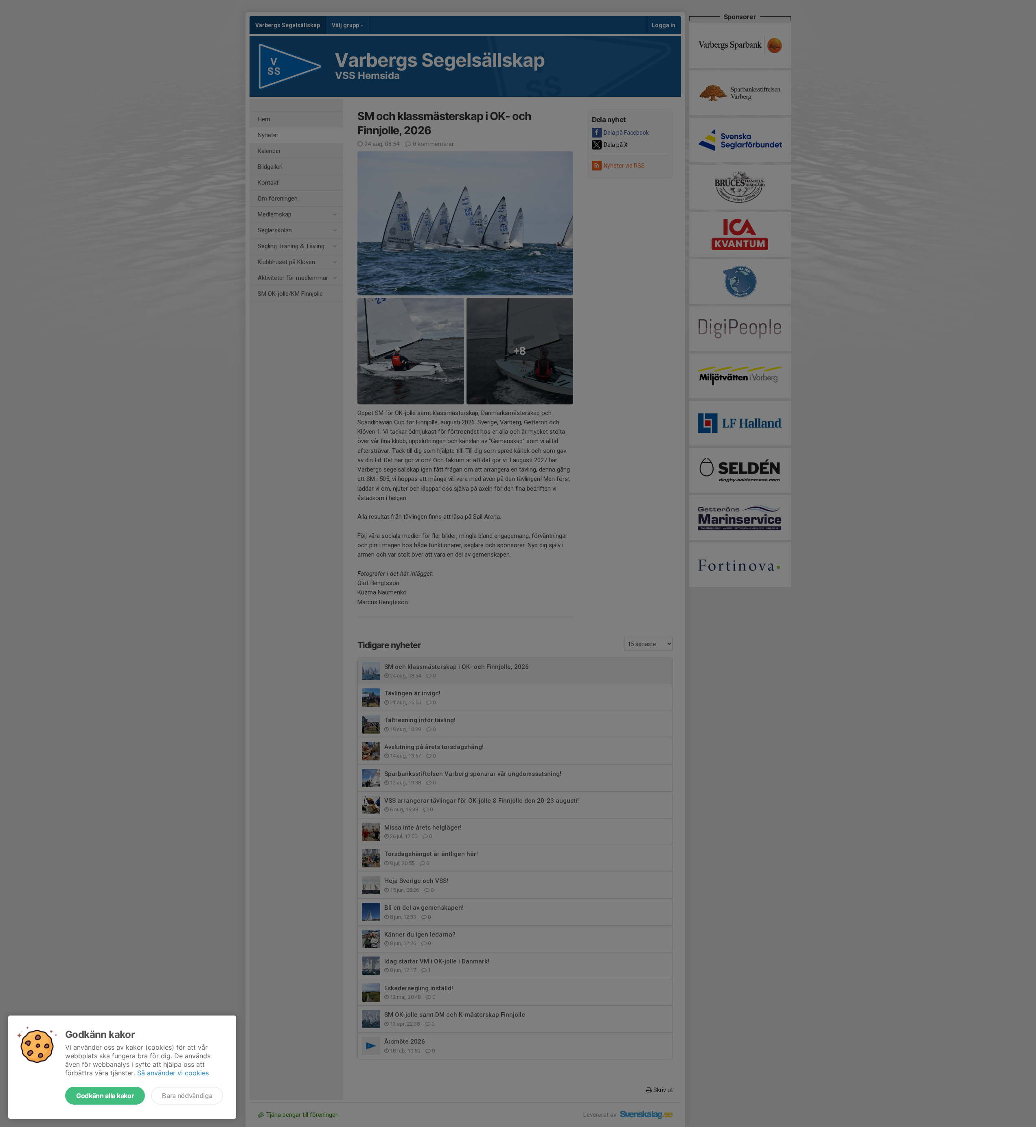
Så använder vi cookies (173, 1073)
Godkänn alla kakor (105, 1096)
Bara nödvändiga (187, 1096)
